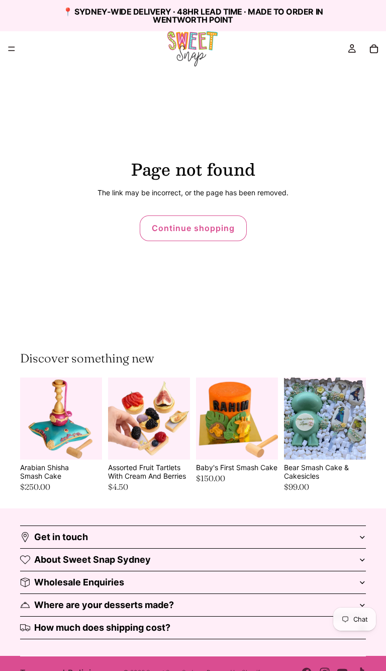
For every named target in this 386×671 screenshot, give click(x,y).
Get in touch (61, 537)
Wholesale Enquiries (79, 582)
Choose (94, 444)
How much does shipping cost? (102, 627)
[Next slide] (179, 419)
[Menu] (11, 48)
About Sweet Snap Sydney (92, 559)
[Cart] (374, 49)
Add (358, 444)
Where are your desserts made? (104, 605)
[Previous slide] (119, 419)
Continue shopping (193, 228)
